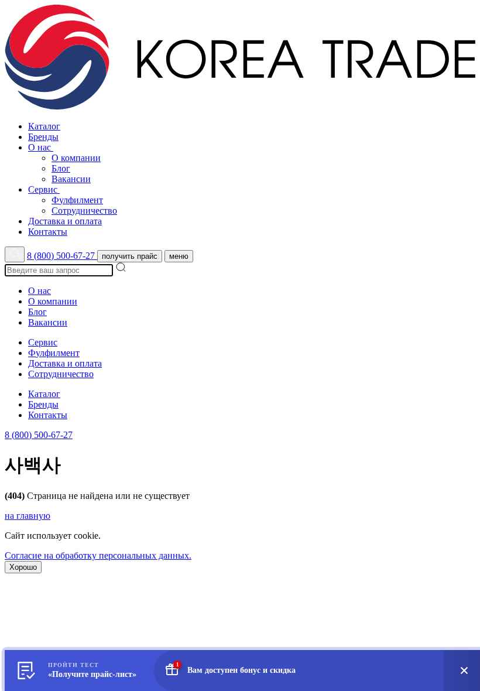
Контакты (47, 232)
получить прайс (129, 256)
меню (178, 256)
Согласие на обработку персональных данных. (98, 555)
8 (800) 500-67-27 (62, 256)
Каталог (44, 126)
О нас (40, 147)
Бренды (43, 137)
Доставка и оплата (65, 221)
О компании (76, 158)
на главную (27, 516)
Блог (61, 168)
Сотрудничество (84, 210)
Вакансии (71, 179)
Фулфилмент (77, 200)
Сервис (44, 189)
